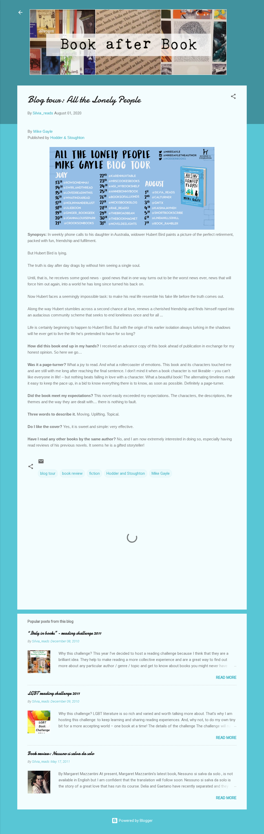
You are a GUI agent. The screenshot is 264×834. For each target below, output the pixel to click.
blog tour (47, 473)
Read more (226, 677)
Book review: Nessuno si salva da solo (61, 753)
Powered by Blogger (135, 820)
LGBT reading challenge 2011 (54, 693)
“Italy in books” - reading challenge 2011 (64, 633)
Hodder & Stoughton (67, 137)
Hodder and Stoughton (125, 473)
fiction (94, 473)
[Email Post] (41, 463)
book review (72, 473)
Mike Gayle (43, 131)
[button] (233, 97)
